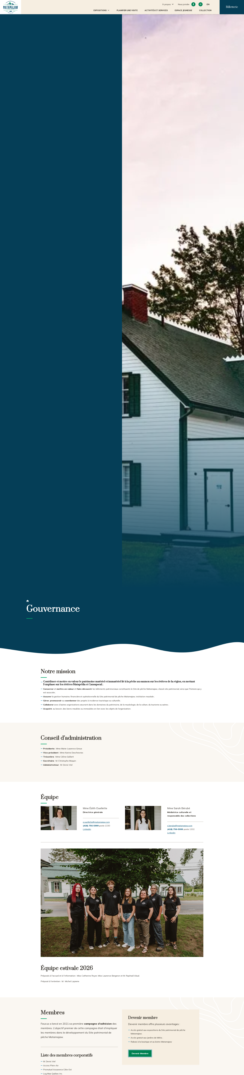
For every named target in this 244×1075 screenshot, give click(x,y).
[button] (102, 10)
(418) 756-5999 (175, 829)
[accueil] (10, 7)
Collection (205, 10)
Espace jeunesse (183, 10)
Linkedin (87, 829)
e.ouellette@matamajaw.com (96, 822)
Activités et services (156, 10)
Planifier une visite (127, 10)
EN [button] (208, 4)
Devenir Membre (140, 1053)
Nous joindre (183, 4)
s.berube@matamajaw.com (179, 825)
